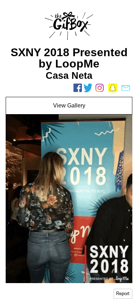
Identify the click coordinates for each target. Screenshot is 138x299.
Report (123, 293)
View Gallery (69, 105)
